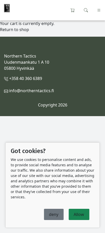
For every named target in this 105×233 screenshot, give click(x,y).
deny (53, 214)
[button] (86, 9)
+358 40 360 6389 (25, 78)
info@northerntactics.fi (31, 90)
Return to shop (14, 29)
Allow (79, 214)
